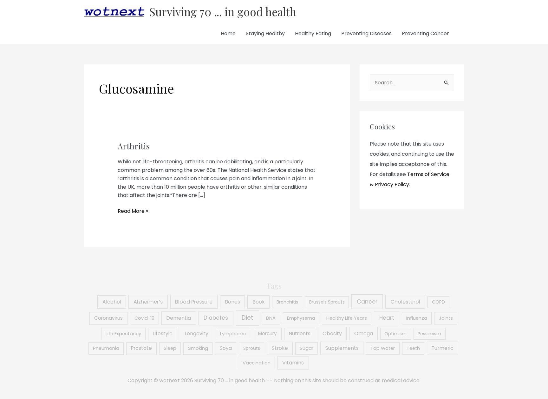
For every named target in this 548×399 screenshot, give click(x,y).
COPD (438, 302)
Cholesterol (405, 301)
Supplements (342, 348)
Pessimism (429, 333)
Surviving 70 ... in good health (222, 11)
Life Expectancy (123, 333)
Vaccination (257, 363)
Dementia (178, 318)
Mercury (267, 333)
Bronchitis (287, 302)
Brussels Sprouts (327, 302)
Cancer (367, 301)
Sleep (170, 348)
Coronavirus (108, 318)
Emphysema (301, 318)
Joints (446, 318)
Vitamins (293, 362)
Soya (226, 348)
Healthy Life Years (346, 318)
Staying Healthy (265, 33)
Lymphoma (233, 333)
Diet (247, 317)
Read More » (133, 211)
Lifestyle (163, 333)
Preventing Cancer (425, 33)
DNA (271, 318)
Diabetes (216, 318)
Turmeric (442, 348)
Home (228, 33)
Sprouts (251, 348)
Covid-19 (144, 318)
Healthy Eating (313, 33)
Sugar (306, 348)
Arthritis (134, 146)
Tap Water (382, 348)
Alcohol (111, 301)
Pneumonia (106, 348)
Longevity (196, 333)
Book (258, 301)
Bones (232, 301)
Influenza (416, 318)
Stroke (280, 348)
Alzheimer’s (148, 301)
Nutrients (299, 333)
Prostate (141, 348)
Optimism (395, 333)
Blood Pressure (193, 301)
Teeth (413, 348)
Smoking (198, 348)
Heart (386, 318)
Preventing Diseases (366, 33)
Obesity (332, 333)
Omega (363, 333)
